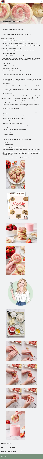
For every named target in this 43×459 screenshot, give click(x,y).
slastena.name (4, 456)
